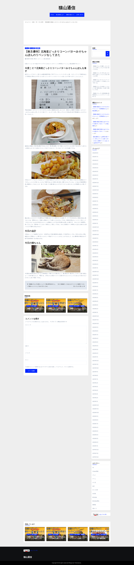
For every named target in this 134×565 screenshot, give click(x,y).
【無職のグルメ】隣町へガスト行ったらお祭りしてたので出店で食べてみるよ (33, 310)
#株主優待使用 (47, 58)
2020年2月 (95, 442)
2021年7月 (95, 379)
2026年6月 (95, 160)
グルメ (26, 48)
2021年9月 (95, 371)
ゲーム (94, 478)
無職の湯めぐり (70, 14)
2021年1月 (95, 401)
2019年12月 (95, 449)
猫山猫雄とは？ (60, 14)
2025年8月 (95, 197)
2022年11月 (95, 319)
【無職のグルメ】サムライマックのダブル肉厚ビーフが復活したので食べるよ (76, 310)
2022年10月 (95, 323)
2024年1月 (95, 268)
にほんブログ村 (102, 514)
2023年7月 (95, 290)
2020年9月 (95, 416)
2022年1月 (95, 357)
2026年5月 (95, 164)
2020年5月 (95, 431)
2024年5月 (95, 253)
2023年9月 (95, 282)
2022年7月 (95, 334)
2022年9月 (95, 327)
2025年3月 (95, 216)
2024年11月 (95, 230)
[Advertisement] (67, 33)
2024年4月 (95, 256)
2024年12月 (95, 227)
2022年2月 (95, 353)
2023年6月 (95, 294)
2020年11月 (95, 409)
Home (52, 14)
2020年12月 (95, 405)
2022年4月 (95, 345)
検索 (93, 48)
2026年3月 (95, 171)
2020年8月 (95, 420)
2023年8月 (95, 286)
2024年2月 (95, 264)
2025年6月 (95, 205)
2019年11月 (95, 453)
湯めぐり (94, 508)
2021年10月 (95, 368)
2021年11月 (95, 364)
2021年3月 (95, 394)
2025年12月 (95, 182)
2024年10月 (95, 234)
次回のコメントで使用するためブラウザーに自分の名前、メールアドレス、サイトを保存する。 (50, 366)
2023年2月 (95, 308)
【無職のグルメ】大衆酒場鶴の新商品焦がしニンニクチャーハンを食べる (100, 95)
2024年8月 (95, 242)
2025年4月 (95, 212)
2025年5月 (95, 208)
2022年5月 (95, 342)
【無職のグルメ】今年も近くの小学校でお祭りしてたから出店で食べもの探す (55, 310)
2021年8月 (95, 375)
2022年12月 (95, 316)
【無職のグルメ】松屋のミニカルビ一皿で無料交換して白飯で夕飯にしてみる (100, 88)
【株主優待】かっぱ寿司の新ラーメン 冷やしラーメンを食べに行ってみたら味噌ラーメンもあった (100, 138)
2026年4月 (95, 167)
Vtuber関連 (95, 471)
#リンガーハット (39, 58)
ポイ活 (94, 482)
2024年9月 (95, 238)
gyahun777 (97, 142)
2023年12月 (95, 271)
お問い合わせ (79, 14)
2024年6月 (95, 249)
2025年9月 (95, 193)
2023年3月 (95, 305)
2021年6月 (95, 383)
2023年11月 (95, 275)
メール (27, 353)
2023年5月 (95, 297)
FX (93, 467)
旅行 (93, 486)
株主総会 (94, 497)
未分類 (94, 493)
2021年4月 (95, 390)
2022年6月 (95, 338)
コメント (28, 324)
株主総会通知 (95, 501)
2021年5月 (95, 386)
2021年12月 (95, 360)
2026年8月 (95, 153)
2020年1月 (95, 446)
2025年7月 (95, 201)
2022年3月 (95, 349)
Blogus (71, 563)
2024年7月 (95, 245)
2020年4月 (95, 434)
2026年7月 (95, 156)
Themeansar (77, 563)
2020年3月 (95, 438)
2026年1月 (95, 179)
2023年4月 (95, 301)
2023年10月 (95, 279)
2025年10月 (95, 190)
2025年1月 (95, 223)
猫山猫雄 (94, 110)
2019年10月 (95, 457)
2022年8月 (95, 331)
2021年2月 (95, 397)
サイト (27, 360)
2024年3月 (95, 260)
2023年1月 (95, 312)
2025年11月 (95, 186)
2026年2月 (95, 175)
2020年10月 (95, 412)
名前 (27, 346)
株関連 (38, 48)
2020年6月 (95, 427)
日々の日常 (32, 48)
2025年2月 (95, 219)
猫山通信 (67, 8)
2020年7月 (95, 423)
